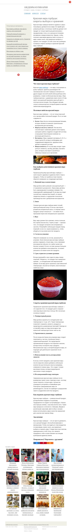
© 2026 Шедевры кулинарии (12, 524)
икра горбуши (43, 87)
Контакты (26, 524)
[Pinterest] (43, 443)
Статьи (42, 13)
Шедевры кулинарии (36, 7)
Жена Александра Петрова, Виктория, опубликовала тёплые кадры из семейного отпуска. (17, 63)
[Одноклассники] (50, 443)
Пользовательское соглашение (35, 524)
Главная (27, 13)
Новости (35, 13)
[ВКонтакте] (36, 443)
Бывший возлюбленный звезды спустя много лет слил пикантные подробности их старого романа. (17, 46)
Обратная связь (45, 524)
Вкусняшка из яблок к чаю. (15, 51)
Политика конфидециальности (30, 526)
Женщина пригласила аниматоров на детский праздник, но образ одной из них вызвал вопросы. (18, 56)
